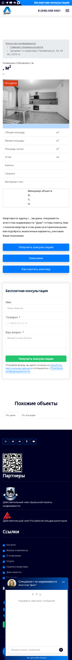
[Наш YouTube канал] (10, 2)
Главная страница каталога (26, 47)
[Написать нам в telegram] (6, 2)
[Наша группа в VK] (14, 2)
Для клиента (13, 572)
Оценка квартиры (17, 566)
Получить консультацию (36, 358)
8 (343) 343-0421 (49, 10)
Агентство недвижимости (21, 43)
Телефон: (12, 317)
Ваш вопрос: (14, 332)
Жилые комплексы (17, 550)
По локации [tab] (28, 415)
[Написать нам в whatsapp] (3, 2)
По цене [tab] (11, 415)
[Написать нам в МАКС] (18, 2)
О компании (13, 555)
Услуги (10, 561)
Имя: (8, 302)
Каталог (11, 544)
